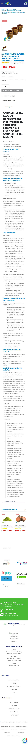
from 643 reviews (6, 548)
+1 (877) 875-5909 (8, 611)
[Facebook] (8, 669)
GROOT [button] (10, 80)
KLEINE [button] (16, 80)
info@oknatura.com (14, 665)
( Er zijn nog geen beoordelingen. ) (17, 63)
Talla (3, 77)
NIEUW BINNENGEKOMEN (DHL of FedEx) (9, 73)
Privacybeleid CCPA (14, 729)
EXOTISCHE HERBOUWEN (7, 525)
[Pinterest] (15, 669)
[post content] (7, 519)
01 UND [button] (10, 77)
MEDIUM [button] (22, 80)
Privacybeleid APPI (5, 729)
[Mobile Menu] (2, 3)
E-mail (11, 96)
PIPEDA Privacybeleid (20, 732)
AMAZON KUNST (10, 72)
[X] (12, 669)
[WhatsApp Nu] (2, 610)
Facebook (2, 96)
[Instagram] (19, 669)
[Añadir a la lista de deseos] (12, 526)
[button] (24, 509)
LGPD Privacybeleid (7, 732)
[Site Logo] (8, 3)
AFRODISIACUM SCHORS (20, 525)
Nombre (3, 80)
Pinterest (8, 96)
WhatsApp (13, 96)
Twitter (5, 96)
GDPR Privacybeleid (23, 729)
